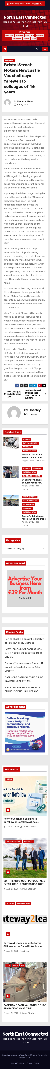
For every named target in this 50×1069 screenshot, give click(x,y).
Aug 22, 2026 (13, 826)
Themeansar (24, 1058)
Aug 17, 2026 (28, 522)
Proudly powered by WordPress (16, 1055)
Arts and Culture (29, 497)
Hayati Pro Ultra (17, 1063)
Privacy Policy (33, 1063)
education (17, 39)
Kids (8, 966)
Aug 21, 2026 (12, 889)
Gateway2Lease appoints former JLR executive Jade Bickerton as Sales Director (24, 667)
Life (22, 966)
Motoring (39, 35)
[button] (38, 49)
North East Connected (25, 17)
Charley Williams (25, 101)
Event (34, 39)
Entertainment (28, 505)
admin (25, 951)
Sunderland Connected (32, 476)
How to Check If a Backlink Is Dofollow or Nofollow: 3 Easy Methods (20, 822)
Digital (9, 779)
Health (15, 966)
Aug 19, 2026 (28, 460)
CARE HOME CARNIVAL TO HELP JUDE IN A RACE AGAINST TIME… (24, 1007)
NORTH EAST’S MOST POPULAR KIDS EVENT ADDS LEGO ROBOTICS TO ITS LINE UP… (24, 653)
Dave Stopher (29, 826)
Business (19, 35)
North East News (29, 451)
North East (9, 35)
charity (26, 39)
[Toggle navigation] (32, 49)
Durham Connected (30, 443)
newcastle (29, 35)
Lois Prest (40, 460)
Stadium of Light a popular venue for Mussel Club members (33, 483)
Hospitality (28, 841)
